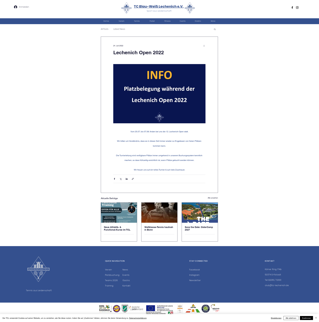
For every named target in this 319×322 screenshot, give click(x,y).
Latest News (119, 29)
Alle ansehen (213, 198)
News (125, 269)
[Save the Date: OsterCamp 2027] (200, 213)
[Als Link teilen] (133, 179)
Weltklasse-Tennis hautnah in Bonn (158, 228)
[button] (136, 21)
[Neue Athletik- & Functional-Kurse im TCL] (119, 213)
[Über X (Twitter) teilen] (120, 179)
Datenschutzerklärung (138, 318)
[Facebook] (292, 7)
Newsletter (195, 280)
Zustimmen (306, 318)
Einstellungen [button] (276, 318)
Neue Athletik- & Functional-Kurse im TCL (117, 228)
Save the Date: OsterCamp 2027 (199, 228)
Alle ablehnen (291, 318)
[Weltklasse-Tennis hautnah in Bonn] (159, 213)
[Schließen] (316, 318)
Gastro (126, 280)
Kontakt (126, 285)
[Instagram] (297, 7)
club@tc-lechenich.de (277, 285)
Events (126, 275)
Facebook (194, 269)
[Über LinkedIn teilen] (126, 179)
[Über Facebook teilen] (114, 179)
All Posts (104, 29)
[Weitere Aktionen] (203, 45)
